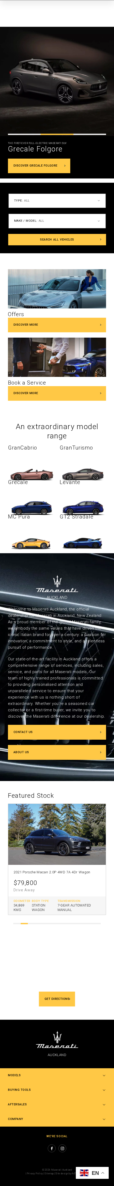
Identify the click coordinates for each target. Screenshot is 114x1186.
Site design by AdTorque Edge (72, 1173)
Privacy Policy (35, 1173)
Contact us (23, 732)
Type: (18, 200)
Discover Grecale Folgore (36, 165)
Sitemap (49, 1173)
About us (21, 752)
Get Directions (57, 999)
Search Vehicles (57, 239)
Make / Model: (25, 221)
